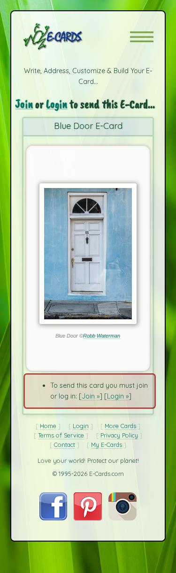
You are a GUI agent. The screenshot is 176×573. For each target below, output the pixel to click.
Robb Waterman (101, 336)
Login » (118, 396)
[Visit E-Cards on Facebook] (53, 518)
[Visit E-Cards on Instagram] (122, 518)
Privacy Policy (119, 435)
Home (48, 426)
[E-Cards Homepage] (69, 37)
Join (24, 104)
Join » (90, 396)
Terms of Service (61, 435)
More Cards (120, 426)
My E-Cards (106, 444)
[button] (141, 36)
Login (56, 104)
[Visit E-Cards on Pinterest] (88, 518)
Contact (64, 444)
